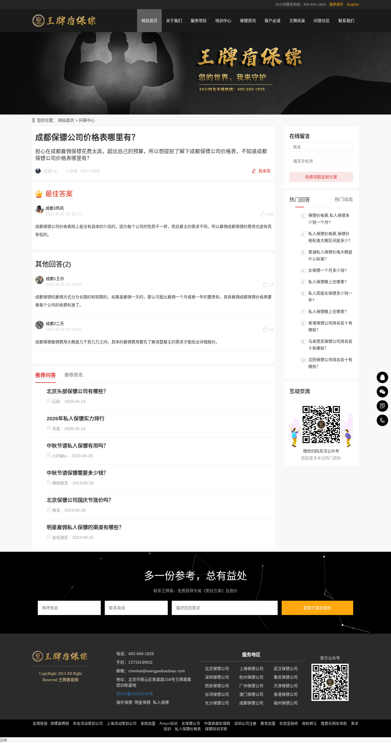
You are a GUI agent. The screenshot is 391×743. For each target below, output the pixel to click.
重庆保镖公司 (286, 677)
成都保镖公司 (251, 703)
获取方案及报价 (317, 608)
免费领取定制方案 (321, 177)
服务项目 (199, 20)
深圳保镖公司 (217, 677)
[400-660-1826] (382, 420)
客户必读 (272, 20)
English (353, 5)
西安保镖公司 (217, 685)
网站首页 (149, 20)
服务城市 (336, 5)
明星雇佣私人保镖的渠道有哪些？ (85, 527)
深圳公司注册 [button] (245, 723)
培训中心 (223, 20)
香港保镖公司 (286, 694)
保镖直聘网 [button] (59, 723)
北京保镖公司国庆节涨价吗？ (80, 500)
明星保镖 (143, 702)
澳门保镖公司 (251, 694)
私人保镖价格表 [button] (188, 729)
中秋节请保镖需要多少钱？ (77, 473)
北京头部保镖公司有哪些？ (77, 391)
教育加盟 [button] (267, 723)
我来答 (264, 171)
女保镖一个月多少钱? (327, 270)
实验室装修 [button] (288, 723)
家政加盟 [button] (148, 723)
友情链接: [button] (41, 723)
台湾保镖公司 (217, 694)
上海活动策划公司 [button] (122, 723)
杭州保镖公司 (251, 677)
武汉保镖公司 (286, 668)
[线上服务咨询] (382, 377)
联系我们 (346, 20)
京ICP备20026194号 (134, 693)
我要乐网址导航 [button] (334, 723)
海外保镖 (124, 702)
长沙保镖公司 (217, 703)
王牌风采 (297, 20)
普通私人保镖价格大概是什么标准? (330, 255)
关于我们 (174, 20)
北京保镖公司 (217, 668)
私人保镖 (161, 702)
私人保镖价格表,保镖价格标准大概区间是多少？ (330, 237)
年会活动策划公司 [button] (88, 723)
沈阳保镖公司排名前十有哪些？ (330, 363)
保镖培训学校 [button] (216, 729)
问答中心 (87, 120)
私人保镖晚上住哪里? (327, 281)
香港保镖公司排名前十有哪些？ (330, 326)
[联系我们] (382, 406)
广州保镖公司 (251, 685)
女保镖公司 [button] (190, 723)
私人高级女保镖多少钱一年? (330, 296)
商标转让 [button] (309, 723)
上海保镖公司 (251, 668)
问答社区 (322, 20)
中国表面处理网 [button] (217, 723)
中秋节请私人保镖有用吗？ (77, 445)
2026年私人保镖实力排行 (75, 418)
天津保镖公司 (286, 685)
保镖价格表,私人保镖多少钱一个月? (328, 218)
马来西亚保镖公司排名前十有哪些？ (330, 344)
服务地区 (251, 654)
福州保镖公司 (286, 703)
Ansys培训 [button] (168, 723)
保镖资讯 (248, 20)
